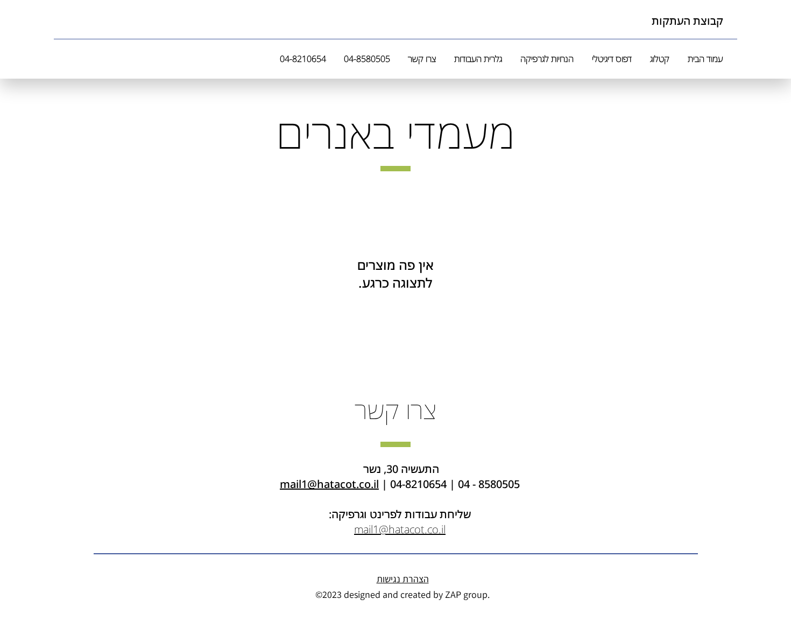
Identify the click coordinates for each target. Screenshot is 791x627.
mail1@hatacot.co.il (329, 484)
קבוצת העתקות (687, 20)
